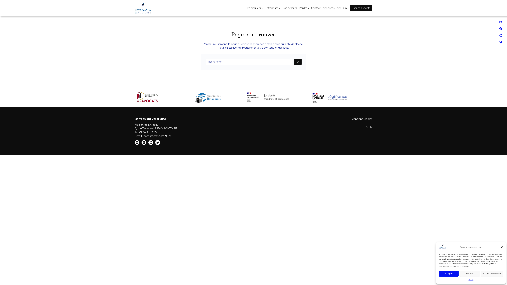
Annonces (329, 8)
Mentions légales (361, 119)
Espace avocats (361, 8)
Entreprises (271, 8)
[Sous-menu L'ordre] (308, 8)
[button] (501, 247)
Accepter (448, 274)
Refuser (470, 274)
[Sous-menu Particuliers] (262, 8)
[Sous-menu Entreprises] (279, 8)
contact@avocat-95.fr (157, 136)
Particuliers (254, 8)
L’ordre (303, 8)
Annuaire (342, 8)
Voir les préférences (492, 274)
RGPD (471, 280)
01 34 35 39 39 (148, 132)
